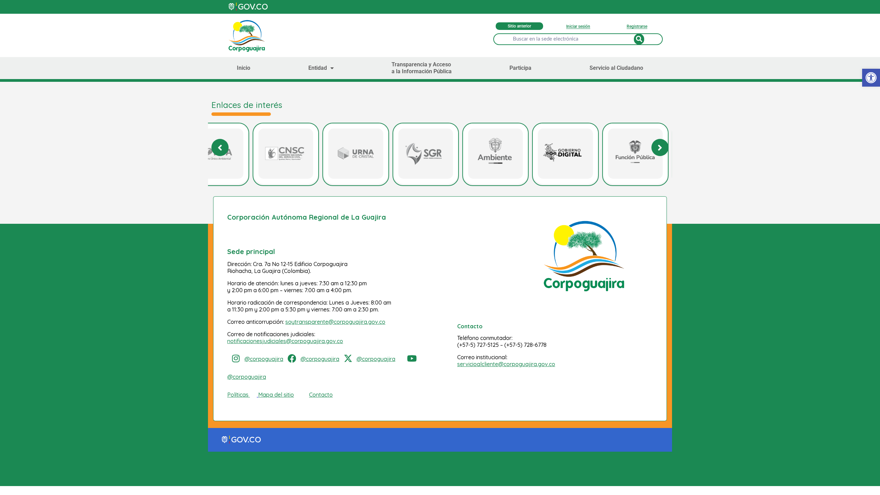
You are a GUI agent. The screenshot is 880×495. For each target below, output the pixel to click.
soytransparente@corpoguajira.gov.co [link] (335, 321)
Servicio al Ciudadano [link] (616, 68)
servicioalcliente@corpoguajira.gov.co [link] (506, 364)
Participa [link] (520, 68)
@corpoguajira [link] (263, 358)
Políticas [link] (238, 394)
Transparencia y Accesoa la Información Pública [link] (422, 68)
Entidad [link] (317, 68)
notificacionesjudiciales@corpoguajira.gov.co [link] (285, 341)
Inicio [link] (243, 68)
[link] (871, 78)
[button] (660, 147)
